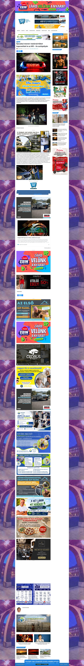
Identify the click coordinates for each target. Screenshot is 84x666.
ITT (55, 662)
